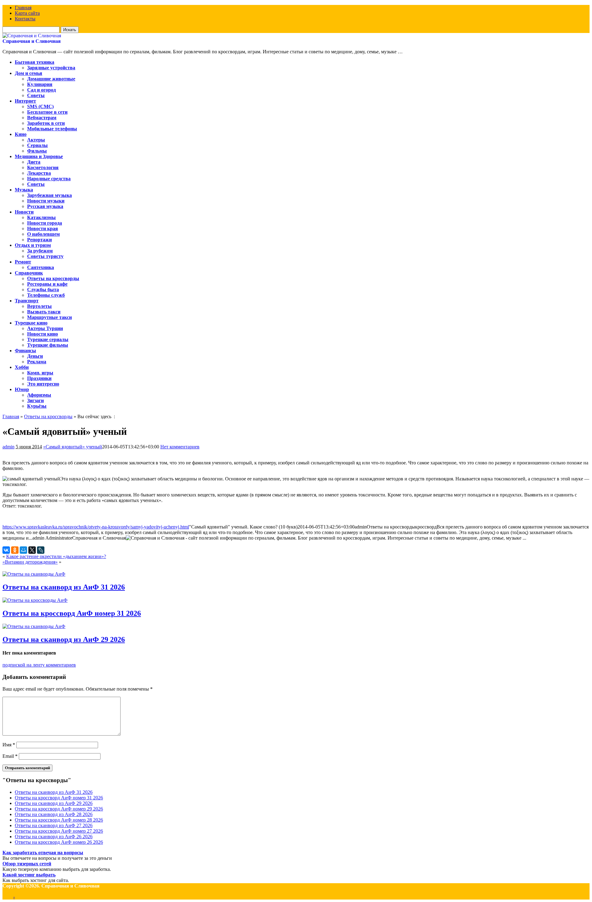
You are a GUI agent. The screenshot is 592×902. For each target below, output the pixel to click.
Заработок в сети (46, 123)
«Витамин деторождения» (30, 562)
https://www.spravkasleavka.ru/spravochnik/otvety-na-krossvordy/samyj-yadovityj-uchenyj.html (95, 526)
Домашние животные (51, 78)
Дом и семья (28, 73)
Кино (21, 134)
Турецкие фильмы (47, 345)
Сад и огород (41, 89)
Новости (24, 211)
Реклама (36, 361)
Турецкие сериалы (47, 339)
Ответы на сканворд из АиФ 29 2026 (63, 639)
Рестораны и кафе (47, 284)
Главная (23, 7)
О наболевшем (43, 234)
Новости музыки (45, 200)
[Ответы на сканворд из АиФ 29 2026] (33, 626)
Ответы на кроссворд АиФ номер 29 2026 (59, 808)
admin (8, 446)
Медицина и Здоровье (39, 156)
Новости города (44, 223)
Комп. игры (40, 372)
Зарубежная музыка (49, 195)
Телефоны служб (46, 295)
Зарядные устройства (51, 67)
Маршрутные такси (49, 317)
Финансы (25, 350)
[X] (32, 550)
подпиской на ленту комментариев (39, 664)
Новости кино (42, 334)
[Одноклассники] (14, 550)
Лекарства (39, 173)
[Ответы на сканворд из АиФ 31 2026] (33, 574)
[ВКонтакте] (6, 550)
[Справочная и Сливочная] (31, 35)
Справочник (29, 272)
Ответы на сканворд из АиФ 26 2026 (53, 836)
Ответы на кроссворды (53, 278)
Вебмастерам (41, 117)
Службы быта (43, 289)
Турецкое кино (31, 322)
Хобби (22, 367)
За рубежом (40, 250)
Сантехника (40, 267)
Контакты (25, 18)
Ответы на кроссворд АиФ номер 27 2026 (59, 831)
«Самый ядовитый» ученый (72, 446)
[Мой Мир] (23, 550)
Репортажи (39, 239)
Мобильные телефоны (52, 128)
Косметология (43, 167)
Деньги (35, 356)
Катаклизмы (41, 217)
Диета (33, 162)
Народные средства (49, 178)
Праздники (39, 378)
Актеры (36, 139)
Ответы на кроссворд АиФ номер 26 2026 (59, 842)
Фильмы (37, 150)
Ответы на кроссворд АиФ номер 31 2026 (71, 613)
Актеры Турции (45, 328)
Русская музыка (45, 206)
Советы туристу (45, 256)
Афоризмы (39, 395)
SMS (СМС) (40, 106)
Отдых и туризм (33, 245)
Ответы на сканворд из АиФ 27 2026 (53, 825)
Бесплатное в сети (47, 112)
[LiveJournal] (40, 550)
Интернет (25, 101)
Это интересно (43, 383)
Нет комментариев (179, 446)
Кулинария (39, 84)
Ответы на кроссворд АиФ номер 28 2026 (59, 819)
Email (10, 756)
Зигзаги (35, 400)
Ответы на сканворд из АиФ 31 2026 (63, 587)
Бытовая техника (34, 62)
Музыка (24, 189)
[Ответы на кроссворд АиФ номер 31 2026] (35, 600)
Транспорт (27, 300)
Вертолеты (39, 306)
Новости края (42, 228)
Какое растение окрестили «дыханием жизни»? (56, 556)
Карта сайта (27, 13)
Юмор (22, 389)
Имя (8, 744)
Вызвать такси (43, 311)
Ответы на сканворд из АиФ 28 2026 (53, 814)
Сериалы (37, 145)
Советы (36, 95)
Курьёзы (37, 406)
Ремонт (23, 261)
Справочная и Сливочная (31, 41)
